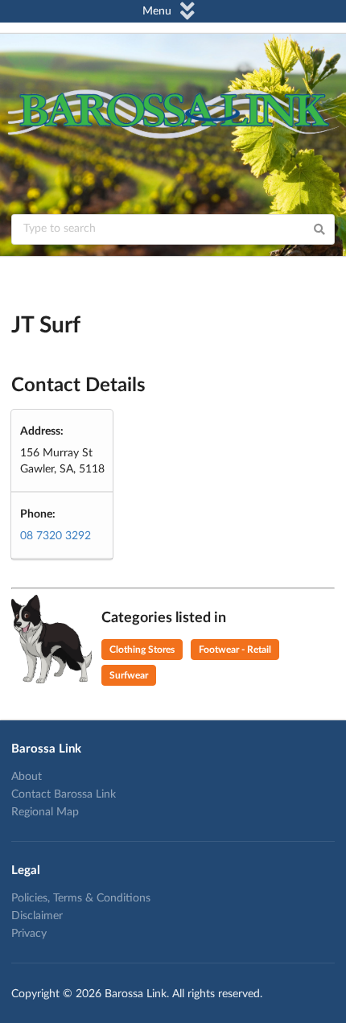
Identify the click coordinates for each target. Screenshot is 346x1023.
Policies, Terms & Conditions (80, 898)
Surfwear (128, 675)
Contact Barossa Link (63, 794)
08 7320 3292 (55, 536)
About (26, 776)
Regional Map (45, 812)
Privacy (29, 933)
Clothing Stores (142, 649)
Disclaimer (37, 916)
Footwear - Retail (235, 649)
